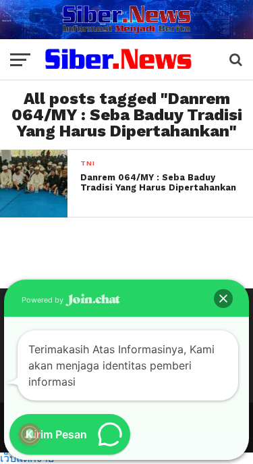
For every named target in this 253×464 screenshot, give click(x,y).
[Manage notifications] (29, 434)
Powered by (43, 300)
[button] (223, 298)
